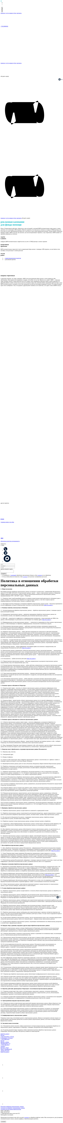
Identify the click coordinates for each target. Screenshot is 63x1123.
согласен (3, 1121)
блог (15, 13)
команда (11, 13)
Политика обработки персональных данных (12, 1106)
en (61, 73)
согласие (39, 575)
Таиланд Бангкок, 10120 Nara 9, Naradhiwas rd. (6, 1048)
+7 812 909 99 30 (5, 1039)
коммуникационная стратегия (13, 258)
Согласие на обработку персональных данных (13, 1108)
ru (59, 73)
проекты (3, 13)
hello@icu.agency (5, 1034)
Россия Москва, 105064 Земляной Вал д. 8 (5, 1042)
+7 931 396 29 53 (5, 1045)
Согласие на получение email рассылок (11, 1109)
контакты (19, 13)
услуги (7, 13)
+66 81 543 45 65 (5, 1050)
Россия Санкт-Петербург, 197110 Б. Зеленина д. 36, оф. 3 (7, 1037)
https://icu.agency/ (48, 605)
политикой (13, 575)
